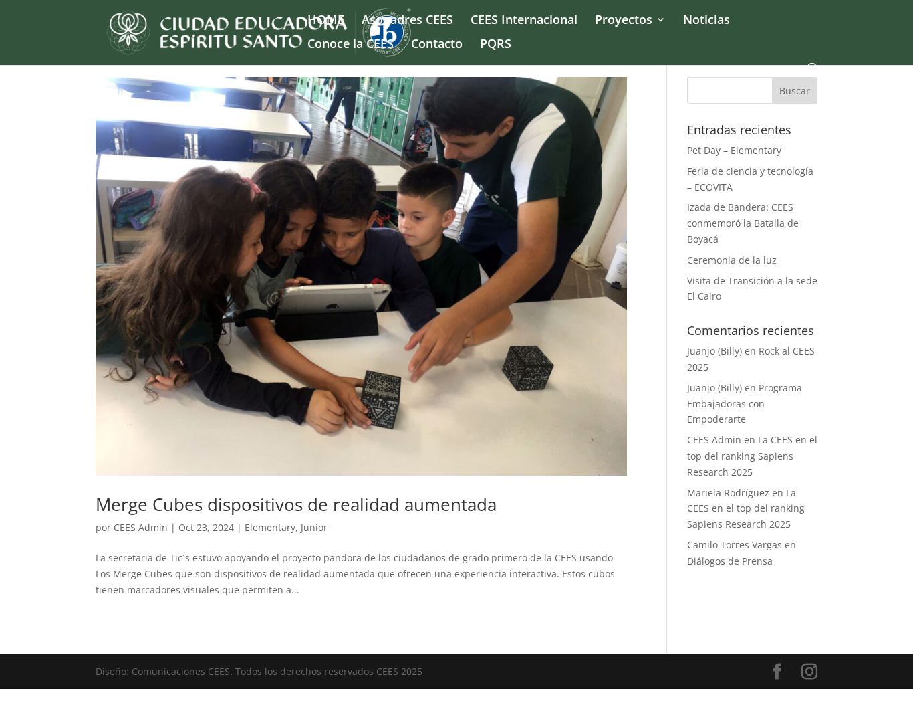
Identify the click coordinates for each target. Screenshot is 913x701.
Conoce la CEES (350, 45)
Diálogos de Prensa (730, 561)
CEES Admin (141, 527)
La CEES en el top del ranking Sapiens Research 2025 (752, 455)
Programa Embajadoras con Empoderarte (744, 403)
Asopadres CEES (407, 21)
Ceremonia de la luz (732, 260)
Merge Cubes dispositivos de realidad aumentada (296, 504)
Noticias (706, 21)
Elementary (270, 527)
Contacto (437, 45)
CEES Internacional (524, 21)
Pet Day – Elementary (734, 150)
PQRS (495, 45)
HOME (325, 21)
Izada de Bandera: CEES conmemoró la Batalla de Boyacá (743, 223)
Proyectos (623, 21)
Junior (314, 527)
